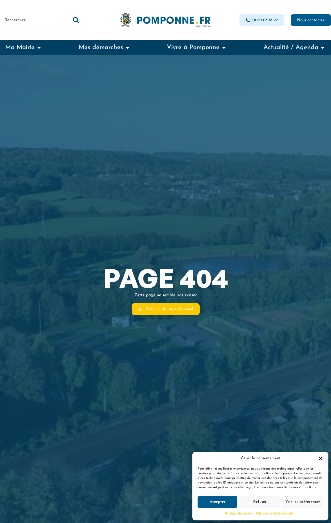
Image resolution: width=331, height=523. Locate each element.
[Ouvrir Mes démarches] (127, 47)
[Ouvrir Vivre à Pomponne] (224, 47)
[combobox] (34, 20)
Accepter (217, 502)
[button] (320, 458)
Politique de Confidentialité (274, 513)
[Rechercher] (75, 20)
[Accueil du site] (165, 20)
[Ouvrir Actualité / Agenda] (323, 47)
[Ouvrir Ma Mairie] (39, 47)
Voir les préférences (302, 502)
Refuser (260, 502)
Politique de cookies (239, 513)
